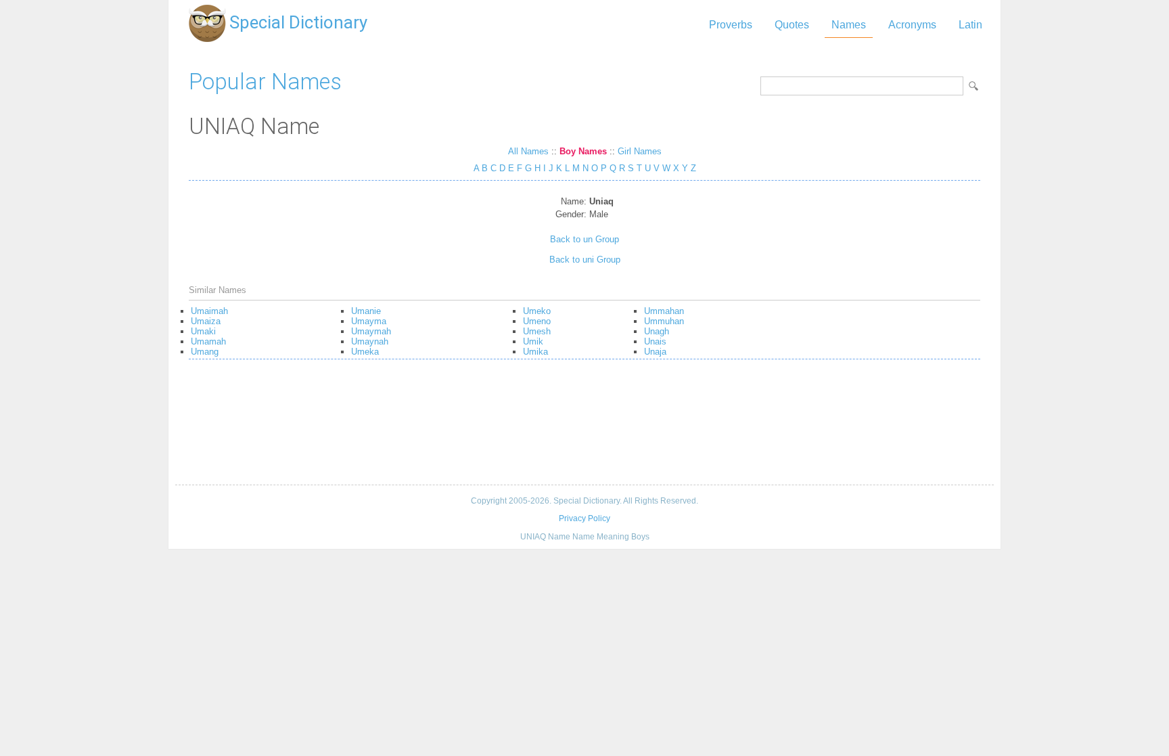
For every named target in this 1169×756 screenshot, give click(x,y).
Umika (535, 352)
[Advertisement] (584, 427)
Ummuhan (664, 321)
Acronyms (912, 24)
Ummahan (664, 311)
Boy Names (583, 151)
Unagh (656, 331)
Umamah (208, 341)
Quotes (792, 24)
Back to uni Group (584, 259)
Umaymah (371, 331)
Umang (205, 352)
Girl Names (640, 151)
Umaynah (369, 341)
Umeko (537, 311)
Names (848, 24)
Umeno (537, 321)
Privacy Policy (584, 518)
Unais (655, 341)
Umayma (368, 321)
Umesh (537, 331)
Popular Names (265, 81)
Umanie (366, 311)
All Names (528, 151)
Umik (533, 341)
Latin (970, 24)
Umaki (203, 331)
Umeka (365, 352)
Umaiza (206, 321)
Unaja (655, 352)
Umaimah (209, 311)
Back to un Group (584, 239)
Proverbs (730, 24)
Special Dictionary (298, 22)
